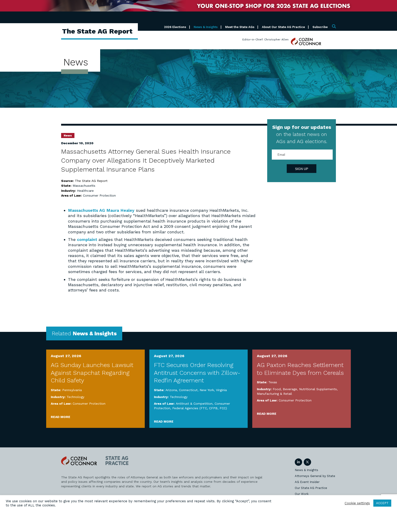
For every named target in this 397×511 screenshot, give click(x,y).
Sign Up (301, 169)
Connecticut (188, 390)
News (68, 135)
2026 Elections (175, 27)
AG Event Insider (307, 482)
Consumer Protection (99, 195)
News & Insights (206, 27)
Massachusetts (84, 185)
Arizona (171, 390)
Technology (75, 397)
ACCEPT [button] (382, 503)
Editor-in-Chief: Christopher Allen (265, 39)
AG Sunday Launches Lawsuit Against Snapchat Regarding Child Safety (92, 372)
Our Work (302, 494)
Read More (60, 416)
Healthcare (85, 190)
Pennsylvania (72, 390)
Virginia (221, 390)
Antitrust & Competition (194, 403)
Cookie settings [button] (357, 503)
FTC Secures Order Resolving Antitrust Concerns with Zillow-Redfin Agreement (197, 372)
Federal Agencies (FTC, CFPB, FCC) (199, 408)
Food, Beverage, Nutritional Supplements (305, 389)
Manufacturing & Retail (274, 393)
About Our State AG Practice (283, 27)
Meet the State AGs (239, 27)
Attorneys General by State (315, 476)
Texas (272, 382)
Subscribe (320, 27)
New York (207, 390)
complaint (87, 239)
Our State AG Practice (311, 488)
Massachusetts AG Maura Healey (101, 210)
